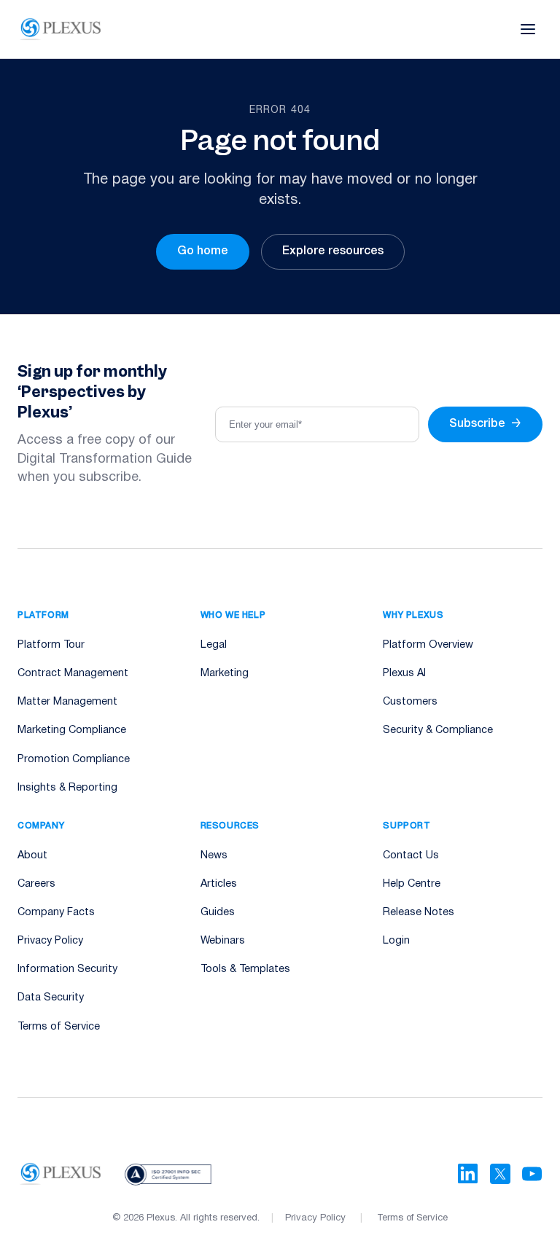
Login (396, 941)
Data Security (51, 998)
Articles (219, 884)
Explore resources (333, 251)
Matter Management (67, 702)
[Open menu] (527, 29)
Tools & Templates (245, 969)
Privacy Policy (50, 941)
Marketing (225, 673)
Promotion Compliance (74, 759)
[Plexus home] (61, 29)
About (32, 856)
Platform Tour (51, 645)
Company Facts (56, 912)
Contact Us (411, 856)
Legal (214, 645)
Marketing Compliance (72, 730)
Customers (410, 702)
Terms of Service (59, 1027)
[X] (500, 1174)
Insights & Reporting (67, 788)
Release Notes (418, 912)
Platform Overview (428, 645)
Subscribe (485, 424)
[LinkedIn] (468, 1174)
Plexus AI (404, 673)
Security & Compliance (438, 730)
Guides (218, 912)
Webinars (223, 941)
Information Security (67, 969)
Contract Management (73, 673)
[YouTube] (532, 1174)
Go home (202, 251)
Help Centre (411, 884)
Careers (36, 884)
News (214, 856)
